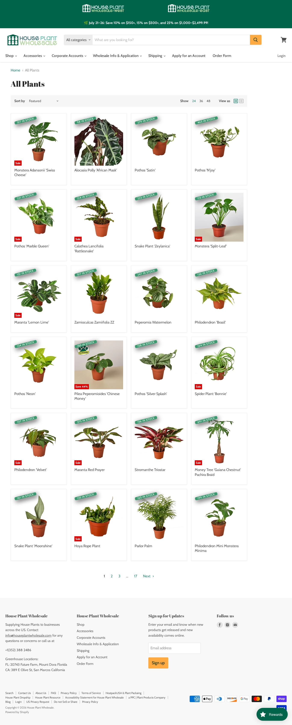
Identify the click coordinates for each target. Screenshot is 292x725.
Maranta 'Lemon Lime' (31, 322)
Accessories (33, 55)
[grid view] (236, 101)
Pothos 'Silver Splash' (151, 394)
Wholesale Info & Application (116, 55)
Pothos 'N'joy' (205, 170)
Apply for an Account (188, 55)
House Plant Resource (47, 697)
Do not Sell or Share (65, 701)
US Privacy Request (37, 701)
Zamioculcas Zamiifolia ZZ (94, 322)
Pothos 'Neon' (25, 394)
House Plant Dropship (17, 697)
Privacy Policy (69, 693)
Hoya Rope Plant (87, 546)
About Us (40, 693)
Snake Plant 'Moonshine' (33, 546)
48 (208, 101)
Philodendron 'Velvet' (30, 470)
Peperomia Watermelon (153, 322)
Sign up (158, 662)
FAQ (53, 693)
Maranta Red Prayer (89, 470)
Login (281, 56)
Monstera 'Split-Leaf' (211, 246)
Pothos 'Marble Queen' (31, 246)
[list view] (241, 101)
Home (15, 70)
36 (201, 101)
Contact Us (24, 693)
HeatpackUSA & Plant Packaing (123, 693)
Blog (7, 701)
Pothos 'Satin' (145, 170)
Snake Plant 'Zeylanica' (152, 246)
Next (147, 576)
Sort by (19, 101)
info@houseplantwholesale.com (28, 635)
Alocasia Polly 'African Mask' (95, 170)
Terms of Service (91, 693)
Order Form (222, 55)
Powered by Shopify (17, 712)
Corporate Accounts (68, 55)
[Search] (255, 40)
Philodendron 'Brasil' (210, 322)
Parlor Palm (143, 546)
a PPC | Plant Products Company (146, 697)
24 (194, 101)
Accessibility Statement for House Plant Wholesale (94, 697)
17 (135, 576)
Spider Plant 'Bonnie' (211, 394)
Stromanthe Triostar (150, 470)
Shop (10, 55)
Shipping (155, 55)
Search (9, 693)
